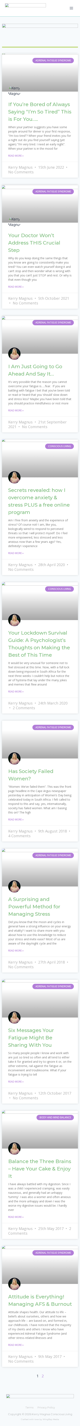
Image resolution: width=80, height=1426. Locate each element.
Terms (29, 1407)
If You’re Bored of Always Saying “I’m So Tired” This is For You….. (39, 111)
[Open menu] (71, 8)
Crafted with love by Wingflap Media (40, 1419)
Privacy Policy (46, 1407)
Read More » (16, 155)
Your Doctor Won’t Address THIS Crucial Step (34, 242)
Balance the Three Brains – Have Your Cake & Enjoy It (39, 1168)
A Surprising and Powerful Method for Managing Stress (34, 906)
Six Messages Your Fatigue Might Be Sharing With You (31, 1037)
